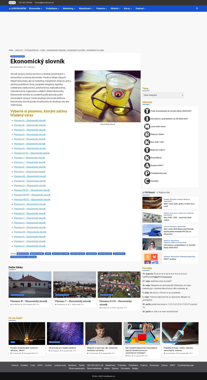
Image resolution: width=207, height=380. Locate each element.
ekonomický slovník (61, 254)
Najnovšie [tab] (164, 192)
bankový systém (36, 254)
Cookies (48, 365)
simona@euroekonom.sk (44, 3)
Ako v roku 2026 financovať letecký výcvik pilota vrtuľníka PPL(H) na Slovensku (178, 231)
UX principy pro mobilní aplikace (62, 348)
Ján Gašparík (55, 351)
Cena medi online (158, 126)
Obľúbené (186, 199)
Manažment (85, 8)
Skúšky (135, 368)
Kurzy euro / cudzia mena (178, 213)
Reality (82, 365)
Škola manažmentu (77, 368)
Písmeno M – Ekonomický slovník (30, 176)
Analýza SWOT (156, 165)
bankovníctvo (22, 254)
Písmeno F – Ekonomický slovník (29, 143)
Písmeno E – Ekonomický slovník (29, 139)
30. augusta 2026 (29, 353)
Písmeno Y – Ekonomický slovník (30, 241)
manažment (91, 254)
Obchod (114, 8)
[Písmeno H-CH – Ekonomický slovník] (119, 284)
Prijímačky (122, 365)
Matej (129, 356)
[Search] (197, 8)
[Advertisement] (103, 29)
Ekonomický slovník (17, 56)
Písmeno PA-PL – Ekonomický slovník (32, 190)
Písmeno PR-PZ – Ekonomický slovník (32, 199)
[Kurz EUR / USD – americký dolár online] (152, 220)
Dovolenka (125, 368)
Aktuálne (166, 199)
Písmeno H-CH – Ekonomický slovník (31, 153)
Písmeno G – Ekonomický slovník (30, 148)
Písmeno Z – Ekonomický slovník (30, 246)
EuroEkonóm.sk (18, 67)
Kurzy (127, 8)
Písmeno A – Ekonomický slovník (30, 120)
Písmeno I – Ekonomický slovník (29, 157)
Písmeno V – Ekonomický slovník (30, 227)
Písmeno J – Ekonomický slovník (29, 162)
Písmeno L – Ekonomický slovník (29, 171)
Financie (100, 8)
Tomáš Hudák (16, 353)
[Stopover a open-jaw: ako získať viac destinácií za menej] (103, 333)
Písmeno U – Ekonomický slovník (30, 222)
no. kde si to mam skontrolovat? (164, 311)
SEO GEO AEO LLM (95, 365)
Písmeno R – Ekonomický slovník (30, 208)
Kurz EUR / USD (157, 142)
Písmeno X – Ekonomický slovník (30, 236)
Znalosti (139, 8)
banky (48, 254)
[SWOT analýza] (152, 261)
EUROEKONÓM (18, 8)
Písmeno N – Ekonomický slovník (30, 181)
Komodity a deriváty (176, 199)
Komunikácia (155, 158)
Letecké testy (60, 365)
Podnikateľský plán (158, 173)
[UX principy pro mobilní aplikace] (65, 333)
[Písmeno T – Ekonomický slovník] (74, 284)
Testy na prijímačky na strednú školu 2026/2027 (170, 111)
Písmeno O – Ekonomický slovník (30, 185)
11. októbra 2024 (75, 304)
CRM (127, 342)
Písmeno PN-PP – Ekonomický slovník (32, 195)
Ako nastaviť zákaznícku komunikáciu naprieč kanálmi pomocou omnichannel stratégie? (141, 350)
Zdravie (164, 365)
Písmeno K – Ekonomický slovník (30, 167)
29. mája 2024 (118, 308)
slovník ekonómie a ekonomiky (23, 257)
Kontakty (24, 365)
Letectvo (167, 226)
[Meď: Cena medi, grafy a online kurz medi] (152, 206)
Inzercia (15, 365)
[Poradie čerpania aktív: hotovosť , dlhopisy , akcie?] (27, 333)
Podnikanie (51, 8)
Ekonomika (34, 8)
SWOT (172, 365)
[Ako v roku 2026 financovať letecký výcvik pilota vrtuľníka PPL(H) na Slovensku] (152, 234)
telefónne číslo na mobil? (161, 281)
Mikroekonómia (54, 342)
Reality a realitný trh (170, 342)
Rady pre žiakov (157, 134)
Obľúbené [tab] (149, 192)
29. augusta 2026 (67, 351)
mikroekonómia (104, 254)
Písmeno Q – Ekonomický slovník (30, 204)
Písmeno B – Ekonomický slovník (30, 125)
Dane (12, 342)
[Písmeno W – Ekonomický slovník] (30, 284)
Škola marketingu (94, 368)
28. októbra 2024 (30, 304)
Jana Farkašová (170, 353)
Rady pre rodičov (157, 150)
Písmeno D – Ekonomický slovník (30, 134)
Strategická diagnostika (187, 256)
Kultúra (107, 368)
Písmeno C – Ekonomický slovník (30, 130)
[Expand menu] (41, 9)
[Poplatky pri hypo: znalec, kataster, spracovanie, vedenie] (180, 333)
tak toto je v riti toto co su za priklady (165, 293)
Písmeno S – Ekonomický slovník (30, 213)
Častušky (154, 181)
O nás (32, 365)
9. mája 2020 (30, 67)
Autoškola (72, 365)
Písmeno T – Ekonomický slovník (30, 218)
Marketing (68, 8)
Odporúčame (168, 201)
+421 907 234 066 (25, 3)
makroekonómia (77, 254)
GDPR (40, 365)
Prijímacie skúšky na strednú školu (175, 242)
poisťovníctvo (119, 254)
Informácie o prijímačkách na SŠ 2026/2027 (169, 119)
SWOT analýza (170, 259)
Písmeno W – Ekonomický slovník (30, 232)
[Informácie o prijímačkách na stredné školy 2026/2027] (152, 248)
